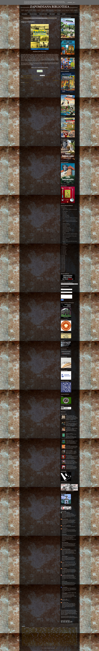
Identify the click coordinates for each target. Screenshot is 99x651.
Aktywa (45, 642)
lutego (64, 252)
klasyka (33, 631)
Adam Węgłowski (62, 639)
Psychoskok (35, 634)
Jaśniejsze (63, 526)
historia (28, 76)
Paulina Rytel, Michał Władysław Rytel (67, 543)
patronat (43, 629)
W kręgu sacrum (64, 581)
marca (64, 251)
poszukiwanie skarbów (69, 638)
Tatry (56, 638)
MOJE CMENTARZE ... (65, 542)
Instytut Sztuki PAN (42, 645)
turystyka (53, 631)
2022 (63, 259)
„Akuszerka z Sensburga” (66, 224)
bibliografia (40, 643)
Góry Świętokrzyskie (53, 635)
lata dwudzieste (33, 630)
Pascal (23, 642)
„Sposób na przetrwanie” (69, 465)
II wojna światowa (71, 627)
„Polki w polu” (64, 212)
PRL (61, 627)
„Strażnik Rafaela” (65, 244)
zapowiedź (40, 635)
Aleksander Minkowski (50, 642)
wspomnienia (24, 631)
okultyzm (39, 640)
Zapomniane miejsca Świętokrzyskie (35, 642)
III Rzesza (60, 640)
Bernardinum (41, 633)
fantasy (49, 643)
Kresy (72, 629)
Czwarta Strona (27, 632)
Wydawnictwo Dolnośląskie (68, 634)
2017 (63, 266)
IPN (22, 635)
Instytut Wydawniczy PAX (58, 645)
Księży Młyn (41, 76)
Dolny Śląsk (56, 634)
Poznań (63, 630)
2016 (63, 267)
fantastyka (47, 634)
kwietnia (64, 250)
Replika (27, 628)
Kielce (55, 632)
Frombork (33, 641)
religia (47, 629)
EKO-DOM (72, 639)
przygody (33, 628)
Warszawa (56, 627)
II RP (75, 631)
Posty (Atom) (27, 82)
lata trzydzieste (67, 629)
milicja (75, 630)
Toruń (23, 640)
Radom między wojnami (49, 76)
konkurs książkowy (61, 636)
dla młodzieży (24, 630)
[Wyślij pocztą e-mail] (40, 75)
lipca (63, 246)
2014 (63, 270)
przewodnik (29, 631)
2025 (63, 255)
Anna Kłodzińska (26, 633)
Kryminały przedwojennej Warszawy (28, 629)
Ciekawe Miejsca (48, 628)
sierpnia (64, 208)
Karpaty (30, 643)
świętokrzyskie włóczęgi (66, 512)
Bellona (68, 632)
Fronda (71, 630)
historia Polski (37, 627)
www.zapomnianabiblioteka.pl (65, 610)
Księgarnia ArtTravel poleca (27, 21)
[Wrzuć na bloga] (41, 75)
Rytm (44, 639)
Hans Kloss (37, 641)
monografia (42, 630)
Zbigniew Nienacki (41, 634)
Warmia (61, 634)
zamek (47, 632)
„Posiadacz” (64, 232)
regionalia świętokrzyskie (63, 628)
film (58, 632)
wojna (43, 627)
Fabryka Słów (47, 636)
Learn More (70, 2)
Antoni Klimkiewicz (64, 563)
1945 (42, 642)
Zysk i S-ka (67, 633)
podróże (51, 634)
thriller (39, 638)
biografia (62, 629)
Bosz (22, 641)
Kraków (38, 629)
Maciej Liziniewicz (54, 636)
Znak (44, 635)
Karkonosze (42, 641)
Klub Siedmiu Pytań (53, 633)
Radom (45, 76)
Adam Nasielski (73, 633)
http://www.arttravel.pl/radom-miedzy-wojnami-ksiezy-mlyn (39, 68)
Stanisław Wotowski (73, 636)
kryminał (30, 627)
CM (65, 627)
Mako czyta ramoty (65, 519)
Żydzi (67, 636)
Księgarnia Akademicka (51, 638)
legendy (74, 634)
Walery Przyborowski (60, 633)
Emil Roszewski (40, 639)
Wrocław (76, 632)
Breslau (47, 635)
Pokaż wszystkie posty (51, 18)
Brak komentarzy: (36, 75)
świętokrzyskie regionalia (45, 640)
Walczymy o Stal (64, 599)
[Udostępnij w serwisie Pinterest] (44, 75)
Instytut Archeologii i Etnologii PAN (68, 640)
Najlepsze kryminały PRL (49, 630)
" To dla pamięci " (65, 587)
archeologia (35, 635)
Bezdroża (27, 645)
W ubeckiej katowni (64, 557)
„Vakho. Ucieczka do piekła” (70, 460)
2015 (63, 268)
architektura (46, 633)
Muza (75, 639)
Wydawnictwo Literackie (47, 631)
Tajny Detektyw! (64, 568)
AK (51, 643)
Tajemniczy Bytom (65, 556)
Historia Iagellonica (55, 640)
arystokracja (67, 645)
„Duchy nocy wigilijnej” (65, 215)
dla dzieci (51, 632)
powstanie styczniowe (29, 636)
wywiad (65, 632)
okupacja (57, 639)
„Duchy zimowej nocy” (65, 231)
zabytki (55, 628)
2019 (63, 263)
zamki (71, 631)
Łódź (39, 636)
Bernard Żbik (67, 639)
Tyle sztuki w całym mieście (66, 525)
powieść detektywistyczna (65, 631)
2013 (63, 271)
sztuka (38, 630)
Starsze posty (56, 80)
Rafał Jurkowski (63, 645)
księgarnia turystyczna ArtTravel (34, 76)
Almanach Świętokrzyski (62, 643)
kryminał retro (49, 627)
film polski (35, 640)
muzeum (67, 630)
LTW (50, 629)
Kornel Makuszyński (56, 641)
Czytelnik (64, 635)
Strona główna (37, 80)
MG (75, 629)
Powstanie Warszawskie (28, 635)
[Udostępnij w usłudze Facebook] (43, 75)
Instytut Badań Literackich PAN (35, 645)
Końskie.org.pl (64, 534)
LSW (69, 641)
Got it (74, 2)
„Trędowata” (64, 243)
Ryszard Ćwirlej (69, 635)
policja (35, 636)
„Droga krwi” (64, 238)
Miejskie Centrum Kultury (65, 600)
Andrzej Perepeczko (71, 643)
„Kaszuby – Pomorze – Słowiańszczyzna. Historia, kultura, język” (71, 434)
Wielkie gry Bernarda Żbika (28, 640)
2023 (63, 258)
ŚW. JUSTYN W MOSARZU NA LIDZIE (67, 582)
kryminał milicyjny (39, 631)
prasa (61, 632)
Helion (26, 643)
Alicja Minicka (56, 642)
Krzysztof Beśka (44, 638)
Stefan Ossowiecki (35, 643)
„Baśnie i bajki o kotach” (66, 216)
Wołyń (47, 639)
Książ (67, 641)
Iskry (44, 632)
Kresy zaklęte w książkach (66, 549)
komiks (59, 630)
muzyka (54, 639)
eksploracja (45, 643)
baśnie (60, 638)
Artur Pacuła (59, 635)
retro (23, 628)
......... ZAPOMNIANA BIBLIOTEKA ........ (49, 7)
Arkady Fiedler (61, 642)
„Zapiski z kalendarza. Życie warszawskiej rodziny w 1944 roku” (71, 416)
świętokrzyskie (40, 628)
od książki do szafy (65, 602)
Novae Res (73, 628)
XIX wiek (35, 638)
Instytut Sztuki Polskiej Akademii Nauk (49, 645)
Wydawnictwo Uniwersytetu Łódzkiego (27, 638)
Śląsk (42, 636)
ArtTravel (25, 76)
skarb (28, 630)
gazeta (72, 632)
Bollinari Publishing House (68, 642)
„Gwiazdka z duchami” (65, 223)
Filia (29, 645)
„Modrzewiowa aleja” (69, 455)
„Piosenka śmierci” (65, 211)
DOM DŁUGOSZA (64, 528)
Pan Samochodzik (33, 632)
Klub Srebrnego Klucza (48, 641)
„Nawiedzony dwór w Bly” (66, 227)
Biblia (50, 640)
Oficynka (58, 631)
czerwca (64, 247)
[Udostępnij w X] (42, 75)
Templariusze (27, 642)
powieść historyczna (56, 629)
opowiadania (40, 632)
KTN (22, 632)
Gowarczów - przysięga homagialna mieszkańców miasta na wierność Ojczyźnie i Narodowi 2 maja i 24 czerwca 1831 (69, 536)
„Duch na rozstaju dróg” (65, 237)
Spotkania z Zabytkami (33, 633)
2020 (63, 262)
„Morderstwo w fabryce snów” (66, 228)
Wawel (35, 639)
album (56, 630)
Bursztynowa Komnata (28, 641)
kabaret (63, 638)
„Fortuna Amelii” (68, 427)
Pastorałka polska (64, 594)
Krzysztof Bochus (62, 641)
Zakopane (50, 639)
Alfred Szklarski (56, 643)
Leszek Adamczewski (30, 639)
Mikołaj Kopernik (73, 641)
